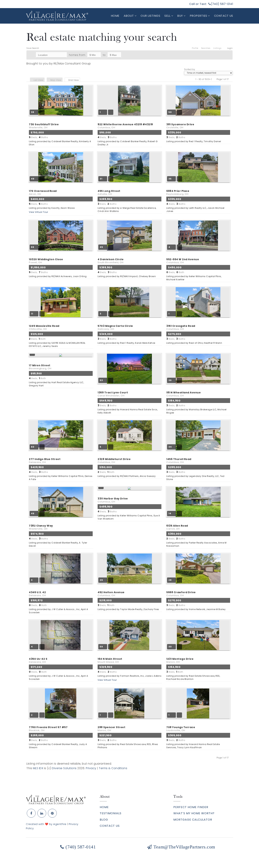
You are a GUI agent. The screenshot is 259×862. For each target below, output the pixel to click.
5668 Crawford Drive (181, 594)
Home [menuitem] (115, 16)
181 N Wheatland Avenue (183, 394)
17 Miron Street (40, 367)
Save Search (32, 48)
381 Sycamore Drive (180, 126)
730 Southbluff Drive (44, 126)
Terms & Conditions (113, 768)
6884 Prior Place (177, 192)
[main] (129, 397)
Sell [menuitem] (167, 16)
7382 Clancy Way (41, 527)
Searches (206, 48)
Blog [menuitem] (104, 820)
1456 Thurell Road (178, 460)
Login (230, 48)
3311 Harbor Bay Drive (113, 500)
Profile (195, 48)
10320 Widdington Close (46, 261)
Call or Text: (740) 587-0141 (211, 4)
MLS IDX (38, 768)
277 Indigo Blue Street (44, 460)
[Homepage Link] (56, 799)
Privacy (91, 768)
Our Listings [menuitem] (150, 16)
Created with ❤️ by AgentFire (46, 824)
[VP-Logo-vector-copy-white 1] (57, 16)
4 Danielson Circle (111, 261)
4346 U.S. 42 (37, 594)
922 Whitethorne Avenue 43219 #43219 (125, 126)
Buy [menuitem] (180, 16)
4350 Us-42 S (38, 660)
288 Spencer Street (111, 728)
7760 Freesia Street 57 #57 (48, 728)
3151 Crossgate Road (180, 327)
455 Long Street (109, 192)
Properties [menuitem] (199, 16)
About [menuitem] (129, 16)
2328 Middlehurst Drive (114, 460)
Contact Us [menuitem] (223, 16)
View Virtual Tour (38, 212)
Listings (217, 48)
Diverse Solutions (64, 768)
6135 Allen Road (177, 527)
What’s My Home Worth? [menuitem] (193, 813)
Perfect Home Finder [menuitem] (190, 807)
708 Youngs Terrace (180, 728)
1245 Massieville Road (44, 327)
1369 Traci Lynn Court (113, 394)
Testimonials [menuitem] (110, 813)
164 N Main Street (110, 660)
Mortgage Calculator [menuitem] (192, 820)
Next (231, 79)
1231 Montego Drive (179, 660)
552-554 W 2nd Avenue (182, 261)
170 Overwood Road (43, 192)
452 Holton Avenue (111, 594)
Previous (214, 79)
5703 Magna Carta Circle (115, 327)
